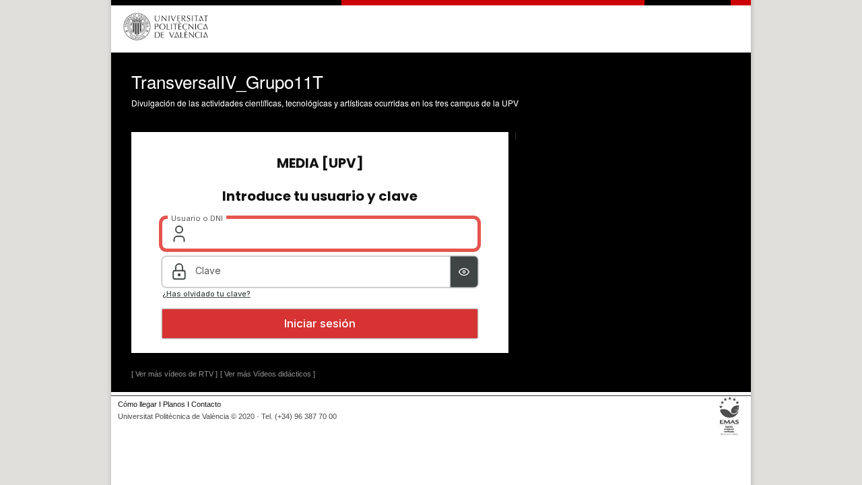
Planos (174, 404)
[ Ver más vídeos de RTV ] (174, 374)
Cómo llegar (137, 404)
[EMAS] (730, 435)
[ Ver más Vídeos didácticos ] (267, 374)
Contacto (206, 404)
